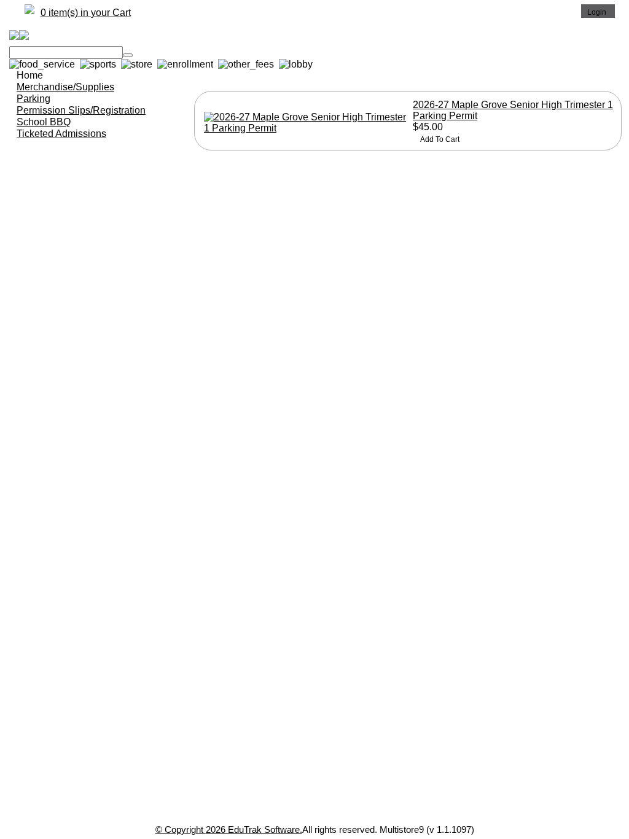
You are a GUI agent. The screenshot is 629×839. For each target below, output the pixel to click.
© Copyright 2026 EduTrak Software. (228, 829)
